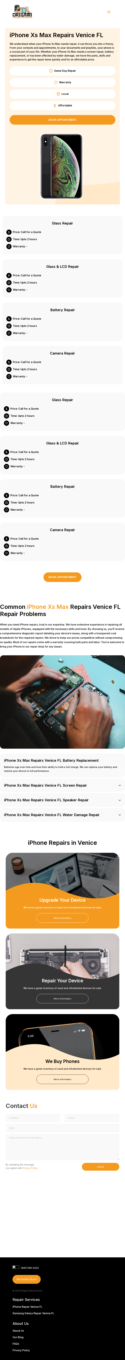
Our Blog (18, 1337)
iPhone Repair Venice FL (27, 1306)
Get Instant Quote (26, 1279)
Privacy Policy (30, 1168)
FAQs (16, 1343)
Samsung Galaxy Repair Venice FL (33, 1313)
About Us (18, 1330)
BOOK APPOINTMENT (62, 119)
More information (62, 918)
